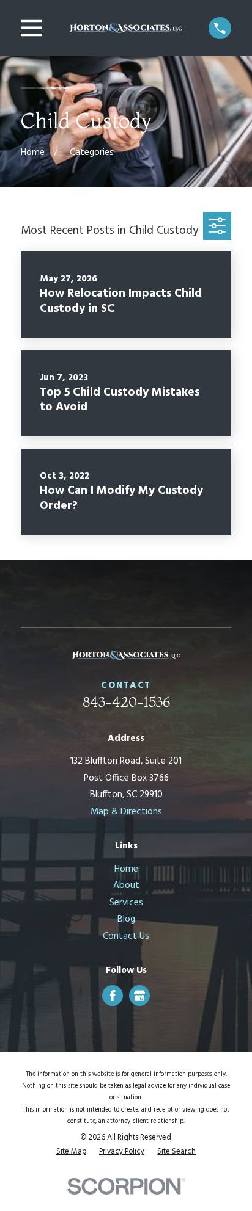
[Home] (126, 27)
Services (126, 902)
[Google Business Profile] (139, 995)
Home (126, 869)
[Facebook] (112, 995)
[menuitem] (71, 1152)
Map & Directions (126, 811)
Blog (126, 919)
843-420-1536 (126, 701)
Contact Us (126, 936)
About (126, 885)
